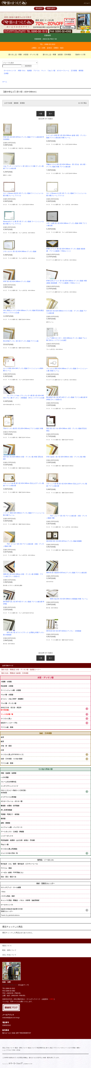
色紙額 (29, 70)
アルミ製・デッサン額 (8, 703)
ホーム (4, 82)
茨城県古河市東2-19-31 (10, 985)
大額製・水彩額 (6, 682)
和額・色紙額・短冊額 (8, 773)
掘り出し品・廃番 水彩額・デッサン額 (23, 54)
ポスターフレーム (63, 70)
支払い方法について (8, 1047)
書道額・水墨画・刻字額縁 (10, 806)
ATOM (18, 1050)
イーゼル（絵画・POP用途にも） (12, 872)
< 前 (40, 114)
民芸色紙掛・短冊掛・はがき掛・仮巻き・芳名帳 (18, 840)
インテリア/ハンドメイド (9, 786)
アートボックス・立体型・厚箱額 (12, 831)
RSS (14, 1050)
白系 (2, 750)
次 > (50, 114)
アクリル (36, 70)
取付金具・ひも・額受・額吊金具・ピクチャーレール (19, 864)
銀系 (2, 741)
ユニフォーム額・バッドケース (11, 827)
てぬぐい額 (51, 70)
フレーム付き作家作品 (8, 782)
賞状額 (3, 818)
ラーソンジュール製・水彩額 (11, 690)
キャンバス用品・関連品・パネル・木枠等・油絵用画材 (20, 900)
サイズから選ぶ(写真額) (9, 849)
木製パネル (21, 70)
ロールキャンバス (10, 70)
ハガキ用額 (5, 777)
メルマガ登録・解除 (73, 1047)
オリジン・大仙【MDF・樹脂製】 (12, 699)
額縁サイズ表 (80, 54)
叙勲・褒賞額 (5, 823)
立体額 (6, 73)
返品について (32, 1047)
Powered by (5, 1063)
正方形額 (74, 70)
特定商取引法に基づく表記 (44, 1047)
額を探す (39, 8)
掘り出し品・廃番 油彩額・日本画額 (57, 54)
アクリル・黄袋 (6, 868)
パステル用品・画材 (8, 896)
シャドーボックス (7, 836)
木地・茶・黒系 (6, 746)
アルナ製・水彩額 (7, 695)
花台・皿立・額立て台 (8, 877)
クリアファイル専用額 (8, 797)
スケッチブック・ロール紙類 (11, 887)
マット (43, 70)
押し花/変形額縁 (6, 810)
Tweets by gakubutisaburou (10, 915)
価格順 (16, 103)
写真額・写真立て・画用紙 (10, 814)
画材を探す (51, 8)
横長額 (81, 70)
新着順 (22, 103)
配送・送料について (21, 1047)
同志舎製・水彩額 (7, 686)
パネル (3, 892)
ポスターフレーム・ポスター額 (11, 801)
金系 (2, 737)
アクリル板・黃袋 (7, 727)
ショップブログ (6, 1050)
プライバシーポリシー (60, 1047)
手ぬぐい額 (5, 844)
